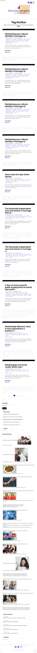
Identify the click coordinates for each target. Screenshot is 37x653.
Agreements (7, 215)
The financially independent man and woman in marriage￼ (18, 249)
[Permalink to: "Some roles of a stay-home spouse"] (18, 170)
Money (14, 216)
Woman (15, 42)
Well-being (7, 42)
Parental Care (19, 294)
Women (29, 295)
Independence (5, 274)
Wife (12, 42)
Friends (4, 313)
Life (18, 58)
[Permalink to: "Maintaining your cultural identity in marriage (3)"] (18, 64)
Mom (26, 313)
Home (24, 272)
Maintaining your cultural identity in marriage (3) (16, 70)
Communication (8, 74)
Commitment (5, 58)
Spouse (4, 60)
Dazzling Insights (21, 649)
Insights (25, 644)
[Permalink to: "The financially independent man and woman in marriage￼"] (18, 242)
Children (8, 311)
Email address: (5, 405)
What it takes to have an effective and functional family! (12, 416)
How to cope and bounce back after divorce (10, 629)
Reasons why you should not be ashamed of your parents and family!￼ (15, 625)
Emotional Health (23, 292)
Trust (28, 334)
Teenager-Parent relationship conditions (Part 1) (11, 414)
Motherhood (8, 294)
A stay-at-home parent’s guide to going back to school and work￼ (18, 287)
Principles (26, 75)
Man (22, 58)
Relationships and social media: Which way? (16, 366)
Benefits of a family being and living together (10, 621)
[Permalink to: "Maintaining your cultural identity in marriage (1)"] (18, 135)
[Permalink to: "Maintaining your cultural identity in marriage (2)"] (18, 99)
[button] (18, 17)
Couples (14, 74)
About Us (6, 644)
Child (4, 311)
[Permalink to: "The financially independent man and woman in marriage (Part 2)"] (18, 204)
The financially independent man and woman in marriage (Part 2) (18, 210)
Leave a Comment (9, 43)
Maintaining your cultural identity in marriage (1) (16, 140)
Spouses (13, 41)
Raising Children (26, 315)
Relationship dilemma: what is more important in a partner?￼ (17, 328)
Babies (6, 292)
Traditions (18, 41)
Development (20, 74)
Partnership (19, 315)
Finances (19, 272)
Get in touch (32, 644)
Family (10, 58)
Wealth (26, 41)
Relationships (8, 41)
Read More (8, 50)
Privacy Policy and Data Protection (18, 650)
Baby (10, 292)
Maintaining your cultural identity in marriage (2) (16, 105)
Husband (14, 58)
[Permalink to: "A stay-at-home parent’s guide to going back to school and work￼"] (18, 280)
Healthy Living (18, 293)
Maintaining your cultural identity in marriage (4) (16, 35)
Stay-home (5, 199)
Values (22, 41)
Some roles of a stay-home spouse (17, 175)
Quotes (28, 644)
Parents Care (8, 295)
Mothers (13, 294)
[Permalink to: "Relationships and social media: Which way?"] (18, 360)
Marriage (21, 75)
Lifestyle (14, 75)
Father (32, 311)
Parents (31, 58)
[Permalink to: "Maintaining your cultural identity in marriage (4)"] (18, 29)
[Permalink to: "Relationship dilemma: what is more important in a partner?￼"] (18, 322)
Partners (13, 315)
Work (23, 317)
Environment (8, 293)
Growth (28, 74)
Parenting (26, 58)
